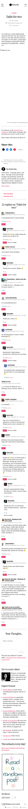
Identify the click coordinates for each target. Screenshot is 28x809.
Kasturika (15, 20)
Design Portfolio (8, 697)
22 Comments (15, 25)
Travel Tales (7, 739)
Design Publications (9, 711)
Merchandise (7, 730)
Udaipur (6, 163)
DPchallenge (7, 160)
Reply (3, 224)
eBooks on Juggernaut (10, 720)
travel (23, 161)
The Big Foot (7, 736)
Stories (14, 13)
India (12, 160)
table (20, 161)
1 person (9, 221)
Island (15, 160)
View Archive (6, 186)
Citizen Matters (8, 690)
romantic (16, 161)
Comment (21, 652)
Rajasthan (10, 161)
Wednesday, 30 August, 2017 (15, 23)
